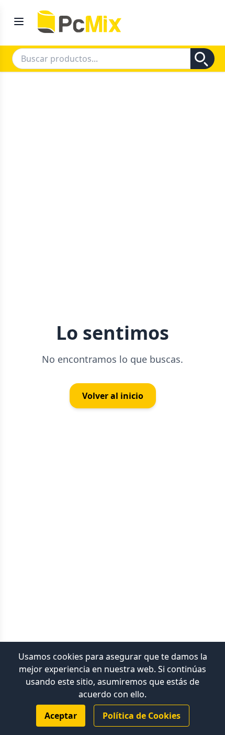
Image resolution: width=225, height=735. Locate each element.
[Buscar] (202, 58)
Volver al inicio (112, 396)
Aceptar (60, 715)
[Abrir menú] (18, 16)
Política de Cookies (142, 715)
